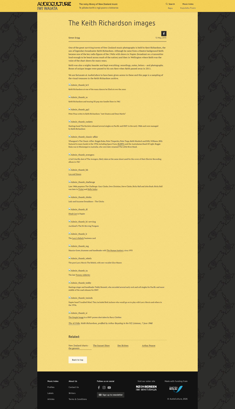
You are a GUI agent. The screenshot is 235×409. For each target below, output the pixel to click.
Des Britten (123, 345)
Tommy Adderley (83, 275)
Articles (50, 399)
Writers (72, 393)
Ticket (81, 189)
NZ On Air (176, 388)
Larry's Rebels (78, 238)
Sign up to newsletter (113, 394)
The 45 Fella (74, 323)
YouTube (109, 387)
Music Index (52, 381)
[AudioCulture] (54, 6)
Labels (50, 393)
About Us (73, 381)
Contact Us (74, 387)
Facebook (163, 33)
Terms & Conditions (78, 399)
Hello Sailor (92, 189)
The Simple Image (76, 317)
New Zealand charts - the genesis (79, 347)
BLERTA (121, 144)
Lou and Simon (75, 174)
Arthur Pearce (148, 345)
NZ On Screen (146, 388)
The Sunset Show (101, 345)
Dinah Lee (73, 214)
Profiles (50, 387)
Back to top (77, 360)
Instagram (104, 387)
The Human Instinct (115, 250)
